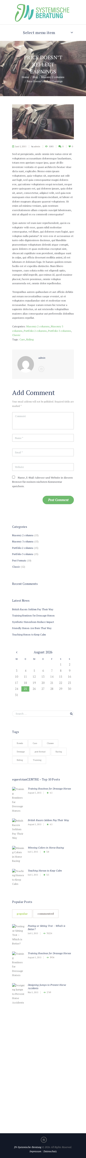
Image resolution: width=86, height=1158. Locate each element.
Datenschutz (50, 1151)
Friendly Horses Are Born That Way (32, 628)
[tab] (22, 913)
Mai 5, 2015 (33, 992)
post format (40, 751)
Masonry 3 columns (23, 541)
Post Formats (19, 560)
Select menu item (39, 32)
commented (45, 914)
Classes (50, 743)
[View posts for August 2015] (17, 652)
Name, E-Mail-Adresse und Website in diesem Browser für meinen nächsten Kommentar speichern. (42, 482)
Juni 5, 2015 (20, 146)
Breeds (20, 743)
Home (25, 76)
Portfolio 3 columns (59, 330)
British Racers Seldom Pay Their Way (32, 609)
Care (22, 339)
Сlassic (16, 335)
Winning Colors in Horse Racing (46, 847)
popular (22, 914)
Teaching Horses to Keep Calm (29, 634)
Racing (59, 751)
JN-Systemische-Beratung (27, 1147)
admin (37, 146)
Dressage (21, 751)
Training (37, 760)
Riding (30, 339)
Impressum (35, 1151)
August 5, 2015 (34, 793)
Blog (35, 76)
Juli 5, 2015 (33, 852)
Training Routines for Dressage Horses (33, 615)
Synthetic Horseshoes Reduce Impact (33, 622)
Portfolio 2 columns (35, 330)
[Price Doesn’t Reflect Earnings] (43, 121)
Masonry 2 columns (52, 76)
